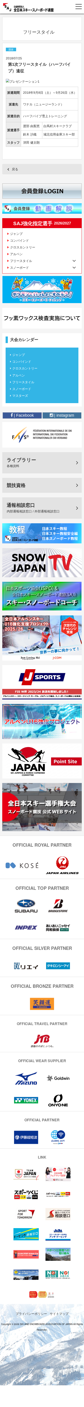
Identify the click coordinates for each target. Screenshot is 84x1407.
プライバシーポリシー (31, 1313)
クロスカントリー (22, 247)
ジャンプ (16, 234)
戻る (15, 169)
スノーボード (21, 389)
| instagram (63, 415)
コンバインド (19, 240)
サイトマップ (59, 1313)
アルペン (16, 254)
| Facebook (23, 415)
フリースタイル (23, 382)
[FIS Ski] (42, 434)
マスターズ (20, 395)
